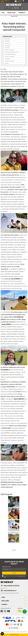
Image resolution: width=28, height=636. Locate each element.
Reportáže (7, 41)
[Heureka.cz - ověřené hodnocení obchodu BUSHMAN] (20, 612)
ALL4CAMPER (15, 279)
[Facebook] (2, 611)
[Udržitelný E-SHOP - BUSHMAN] (25, 612)
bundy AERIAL (6, 324)
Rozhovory (7, 58)
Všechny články (7, 38)
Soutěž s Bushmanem (9, 50)
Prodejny (19, 1)
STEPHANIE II (5, 370)
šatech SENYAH (19, 399)
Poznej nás (7, 47)
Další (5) (14, 550)
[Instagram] (5, 611)
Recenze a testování (9, 61)
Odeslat (14, 573)
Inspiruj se (7, 43)
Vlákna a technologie (9, 56)
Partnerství (7, 45)
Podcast (7, 63)
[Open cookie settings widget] (2, 633)
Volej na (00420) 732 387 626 (11, 585)
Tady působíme (14, 628)
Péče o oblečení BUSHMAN (10, 54)
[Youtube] (8, 611)
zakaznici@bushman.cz (10, 590)
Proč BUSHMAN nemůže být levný (12, 52)
